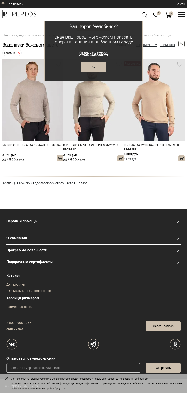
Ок (93, 67)
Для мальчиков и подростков (28, 291)
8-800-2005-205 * (18, 323)
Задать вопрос (163, 326)
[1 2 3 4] (32, 100)
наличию (167, 45)
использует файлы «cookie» (33, 378)
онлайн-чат (14, 329)
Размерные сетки (19, 307)
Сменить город (93, 53)
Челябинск (14, 4)
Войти (180, 4)
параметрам (146, 45)
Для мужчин (15, 284)
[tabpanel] (32, 100)
